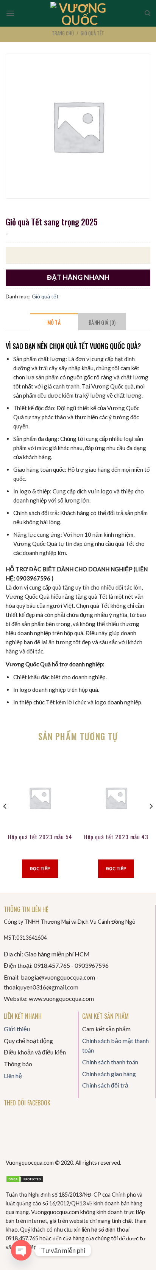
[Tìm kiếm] (147, 13)
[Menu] (10, 13)
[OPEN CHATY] (21, 1250)
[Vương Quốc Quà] (79, 13)
